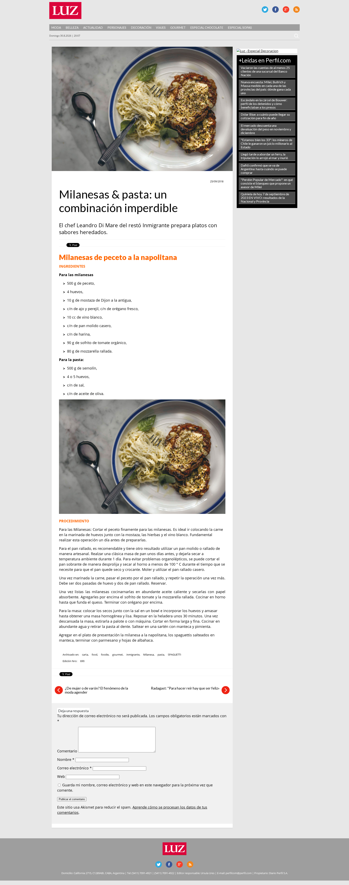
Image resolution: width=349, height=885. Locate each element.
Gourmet (178, 27)
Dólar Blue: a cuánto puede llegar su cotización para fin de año (265, 116)
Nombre (65, 759)
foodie (105, 654)
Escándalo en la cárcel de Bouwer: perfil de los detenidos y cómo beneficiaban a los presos (264, 103)
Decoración (141, 27)
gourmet (117, 654)
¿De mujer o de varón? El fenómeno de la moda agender (96, 690)
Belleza (72, 27)
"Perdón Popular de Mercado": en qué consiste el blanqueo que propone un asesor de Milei (267, 183)
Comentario (67, 751)
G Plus (286, 9)
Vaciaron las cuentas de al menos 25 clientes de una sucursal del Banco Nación (265, 71)
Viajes (161, 27)
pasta (161, 654)
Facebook (275, 9)
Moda (56, 27)
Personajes (116, 27)
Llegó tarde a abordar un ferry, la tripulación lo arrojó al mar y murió (264, 156)
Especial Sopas (240, 27)
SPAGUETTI (174, 654)
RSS (296, 9)
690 (82, 661)
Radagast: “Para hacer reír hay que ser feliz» (185, 688)
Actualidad (93, 27)
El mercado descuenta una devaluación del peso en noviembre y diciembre (266, 129)
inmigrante (133, 654)
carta (85, 654)
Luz (65, 10)
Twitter (265, 9)
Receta (65, 181)
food (94, 654)
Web (61, 776)
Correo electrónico (74, 768)
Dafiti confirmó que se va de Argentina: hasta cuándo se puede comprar (264, 168)
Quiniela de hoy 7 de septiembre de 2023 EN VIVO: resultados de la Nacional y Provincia (265, 197)
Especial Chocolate (206, 27)
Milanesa (148, 654)
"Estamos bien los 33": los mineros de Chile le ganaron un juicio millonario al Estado (266, 143)
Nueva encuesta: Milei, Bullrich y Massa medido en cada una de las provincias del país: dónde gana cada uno (266, 87)
